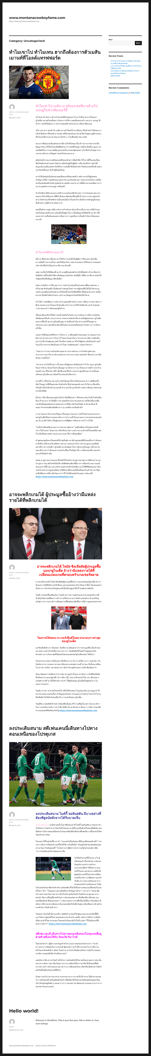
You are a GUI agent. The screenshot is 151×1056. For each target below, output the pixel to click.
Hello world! (23, 1011)
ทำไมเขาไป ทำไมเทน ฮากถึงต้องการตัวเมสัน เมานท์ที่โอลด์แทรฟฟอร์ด (55, 55)
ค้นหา (111, 40)
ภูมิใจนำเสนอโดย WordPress (46, 1046)
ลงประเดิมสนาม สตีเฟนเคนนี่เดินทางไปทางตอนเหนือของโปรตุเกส (53, 731)
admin (11, 1027)
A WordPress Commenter (118, 93)
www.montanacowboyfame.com (37, 18)
